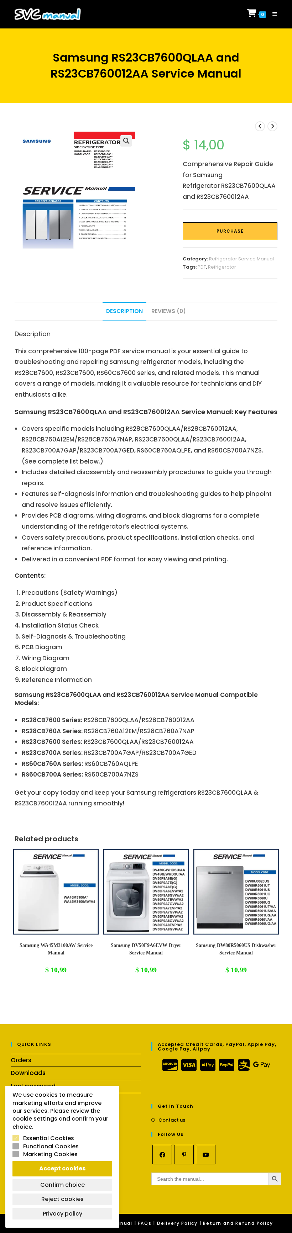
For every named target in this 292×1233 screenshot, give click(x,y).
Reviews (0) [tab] (168, 311)
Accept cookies (62, 1168)
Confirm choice (62, 1185)
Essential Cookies (48, 1138)
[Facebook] (162, 1154)
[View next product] (272, 126)
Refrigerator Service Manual (241, 258)
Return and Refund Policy (238, 1223)
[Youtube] (205, 1154)
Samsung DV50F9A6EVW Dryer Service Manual (146, 949)
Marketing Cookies (50, 1154)
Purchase (230, 231)
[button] (126, 141)
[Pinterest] (184, 1154)
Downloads (28, 1073)
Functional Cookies (51, 1146)
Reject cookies (62, 1199)
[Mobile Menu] (272, 14)
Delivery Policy (177, 1223)
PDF (202, 267)
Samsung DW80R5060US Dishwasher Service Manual (236, 949)
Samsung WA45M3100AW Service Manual (56, 949)
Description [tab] (124, 311)
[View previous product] (260, 126)
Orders (21, 1060)
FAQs (144, 1223)
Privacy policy (62, 1214)
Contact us (171, 1120)
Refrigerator (222, 267)
